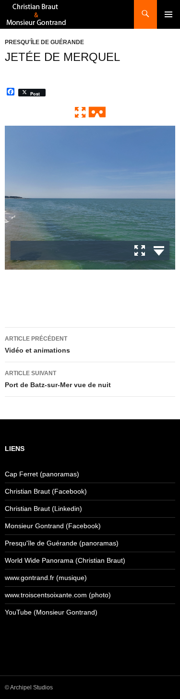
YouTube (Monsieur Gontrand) (51, 612)
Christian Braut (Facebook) (46, 491)
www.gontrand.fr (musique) (46, 577)
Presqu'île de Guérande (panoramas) (62, 543)
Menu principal (168, 14)
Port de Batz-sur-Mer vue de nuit (58, 379)
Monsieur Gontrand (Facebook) (53, 526)
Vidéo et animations (37, 344)
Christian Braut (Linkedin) (43, 508)
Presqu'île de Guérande (44, 42)
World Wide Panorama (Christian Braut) (65, 560)
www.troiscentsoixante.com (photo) (58, 595)
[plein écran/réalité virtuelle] (90, 112)
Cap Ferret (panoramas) (42, 474)
